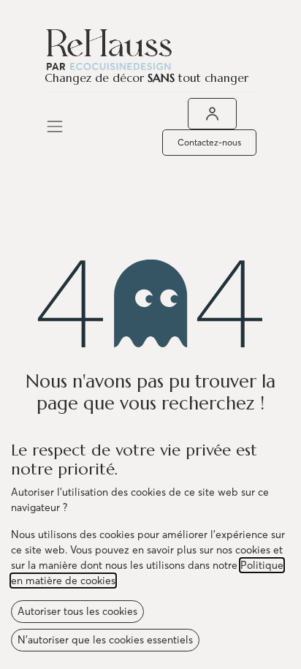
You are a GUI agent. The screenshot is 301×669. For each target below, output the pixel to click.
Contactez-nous (209, 142)
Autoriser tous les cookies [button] (77, 611)
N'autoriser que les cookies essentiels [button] (105, 639)
